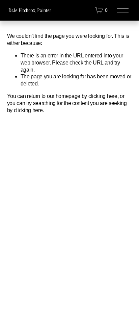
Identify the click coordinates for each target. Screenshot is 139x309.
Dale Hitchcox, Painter (29, 10)
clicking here (102, 96)
